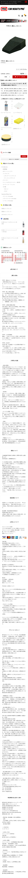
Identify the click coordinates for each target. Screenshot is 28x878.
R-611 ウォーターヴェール (6, 106)
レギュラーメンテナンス (10, 175)
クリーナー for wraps (8, 196)
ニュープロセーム (17, 112)
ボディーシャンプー (8, 171)
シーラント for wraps (8, 200)
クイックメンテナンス (9, 178)
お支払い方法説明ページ (19, 556)
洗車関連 (5, 169)
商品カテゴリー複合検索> (14, 159)
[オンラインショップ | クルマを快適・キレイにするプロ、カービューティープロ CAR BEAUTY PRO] (13, 10)
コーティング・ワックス (9, 184)
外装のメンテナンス (6, 208)
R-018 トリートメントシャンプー (6, 123)
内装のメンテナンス (6, 211)
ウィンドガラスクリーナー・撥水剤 (11, 182)
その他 (4, 186)
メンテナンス (6, 173)
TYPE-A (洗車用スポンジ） (19, 122)
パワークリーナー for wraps (9, 198)
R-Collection (5, 167)
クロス (5, 191)
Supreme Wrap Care (6, 194)
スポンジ (6, 189)
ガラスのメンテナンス (7, 214)
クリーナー (5, 180)
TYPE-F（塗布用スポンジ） (6, 138)
